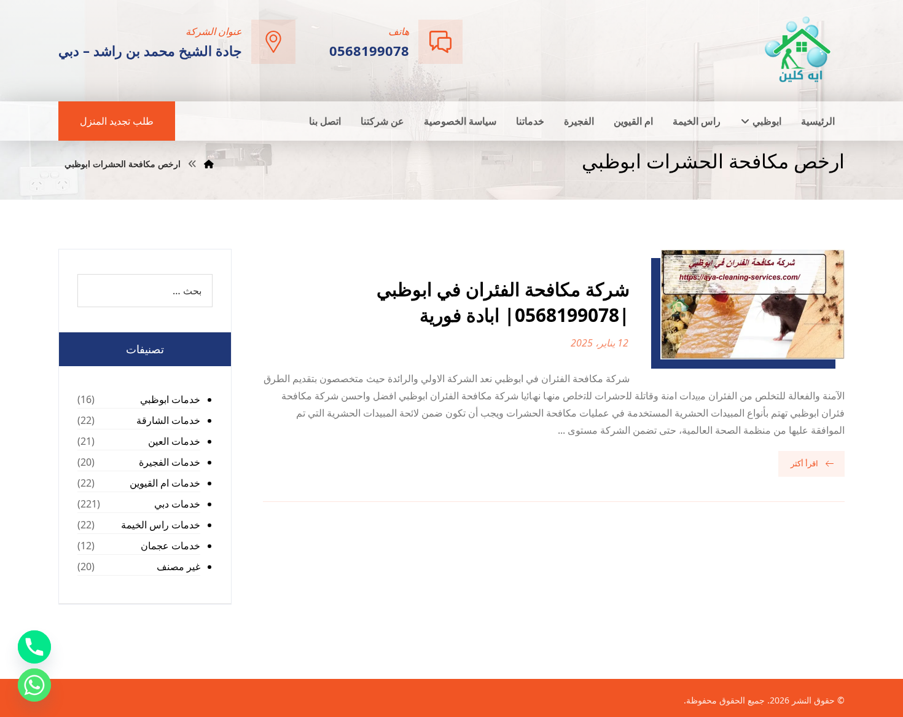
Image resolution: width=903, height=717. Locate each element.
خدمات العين (174, 441)
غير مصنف (178, 566)
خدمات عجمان (170, 545)
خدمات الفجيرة (169, 462)
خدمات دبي (177, 504)
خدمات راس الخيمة (160, 524)
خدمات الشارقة (168, 420)
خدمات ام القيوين (165, 483)
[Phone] (34, 647)
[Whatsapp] (34, 685)
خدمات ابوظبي (170, 399)
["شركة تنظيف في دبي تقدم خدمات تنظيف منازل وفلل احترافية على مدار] (798, 49)
